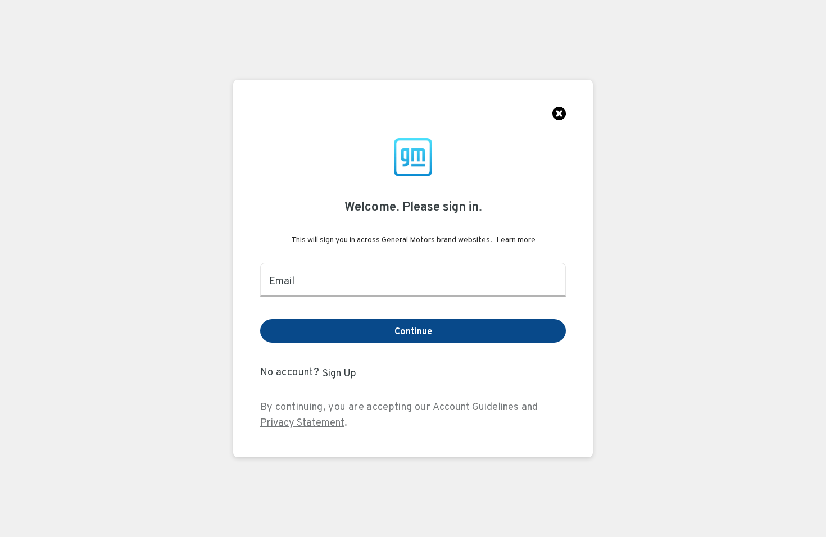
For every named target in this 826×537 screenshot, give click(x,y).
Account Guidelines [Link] (476, 406)
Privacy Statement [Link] (302, 422)
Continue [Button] (413, 331)
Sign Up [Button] (339, 372)
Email (281, 280)
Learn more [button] (515, 239)
